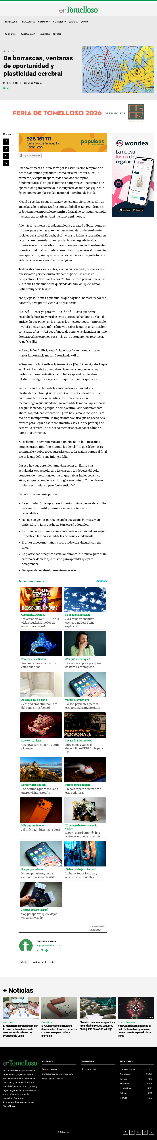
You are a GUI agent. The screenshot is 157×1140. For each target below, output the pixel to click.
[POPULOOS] (63, 151)
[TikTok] (144, 1132)
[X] (6, 149)
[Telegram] (46, 950)
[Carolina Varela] (26, 945)
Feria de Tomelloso (126, 1022)
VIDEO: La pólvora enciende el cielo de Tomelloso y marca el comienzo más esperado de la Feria (134, 1030)
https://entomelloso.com (48, 945)
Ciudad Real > (47, 1022)
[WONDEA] (133, 215)
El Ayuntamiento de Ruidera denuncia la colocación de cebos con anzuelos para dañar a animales (59, 1030)
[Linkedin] (138, 1132)
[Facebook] (6, 142)
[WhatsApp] (6, 163)
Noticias (6, 51)
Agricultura (8, 1022)
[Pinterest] (6, 156)
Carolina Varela (32, 83)
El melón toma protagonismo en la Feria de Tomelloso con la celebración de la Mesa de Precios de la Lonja (20, 1030)
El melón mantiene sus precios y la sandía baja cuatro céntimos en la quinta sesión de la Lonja (97, 1025)
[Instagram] (42, 950)
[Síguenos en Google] (30, 161)
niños (53, 962)
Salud (14, 51)
